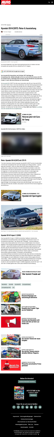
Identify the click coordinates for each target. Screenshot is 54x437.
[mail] (40, 407)
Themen (36, 424)
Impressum (16, 416)
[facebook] (22, 407)
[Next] (40, 48)
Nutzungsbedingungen (26, 416)
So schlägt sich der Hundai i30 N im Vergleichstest (21, 107)
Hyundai (11, 284)
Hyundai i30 (6, 83)
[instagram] (18, 407)
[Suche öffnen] (49, 2)
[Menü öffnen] (52, 2)
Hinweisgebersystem (21, 424)
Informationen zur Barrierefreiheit (27, 422)
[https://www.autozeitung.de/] (6, 2)
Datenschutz (37, 416)
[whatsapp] (35, 407)
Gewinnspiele (24, 427)
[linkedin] (27, 407)
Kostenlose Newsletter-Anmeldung (27, 381)
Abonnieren (33, 395)
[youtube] (31, 407)
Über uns (30, 424)
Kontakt (31, 427)
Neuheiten (9, 24)
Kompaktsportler (6, 287)
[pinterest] (14, 407)
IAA (13, 287)
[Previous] (3, 48)
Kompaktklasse (26, 284)
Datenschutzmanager (27, 419)
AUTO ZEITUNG (3, 24)
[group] (21, 51)
